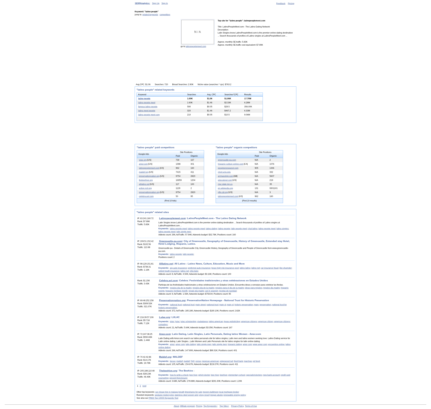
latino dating (211, 228)
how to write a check (179, 375)
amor (172, 344)
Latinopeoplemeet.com (172, 218)
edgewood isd (226, 361)
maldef (179, 361)
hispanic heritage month (176, 291)
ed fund (256, 361)
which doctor (204, 375)
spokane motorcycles (164, 395)
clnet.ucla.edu (224, 172)
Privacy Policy (237, 406)
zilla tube (194, 271)
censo (198, 361)
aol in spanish (211, 291)
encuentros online (276, 344)
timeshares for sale (193, 392)
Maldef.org (165, 356)
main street (200, 305)
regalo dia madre (196, 291)
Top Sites (224, 406)
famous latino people (147, 106)
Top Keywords (209, 406)
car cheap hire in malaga (166, 392)
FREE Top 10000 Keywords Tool (163, 398)
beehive (223, 375)
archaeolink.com (225, 176)
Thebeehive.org (168, 370)
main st (222, 305)
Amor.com (165, 334)
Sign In (164, 3)
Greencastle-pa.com (170, 241)
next (144, 386)
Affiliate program (187, 406)
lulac (172, 321)
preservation (265, 305)
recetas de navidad (228, 291)
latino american (216, 321)
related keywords (150, 14)
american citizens (249, 321)
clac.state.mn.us (225, 184)
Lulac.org (164, 317)
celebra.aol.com (146, 196)
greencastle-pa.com (227, 160)
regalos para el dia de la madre (229, 288)
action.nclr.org (145, 188)
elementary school (236, 375)
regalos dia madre (271, 288)
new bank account (271, 375)
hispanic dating (235, 344)
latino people (144, 98)
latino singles (282, 228)
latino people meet (146, 102)
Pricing (291, 3)
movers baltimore (211, 392)
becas (172, 361)
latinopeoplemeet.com (196, 46)
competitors (165, 14)
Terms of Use (251, 406)
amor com (180, 344)
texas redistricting (232, 321)
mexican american (210, 361)
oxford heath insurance (168, 271)
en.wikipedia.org (225, 188)
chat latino (252, 228)
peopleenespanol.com (228, 168)
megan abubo (216, 395)
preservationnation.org (149, 176)
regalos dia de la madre (181, 288)
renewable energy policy (234, 395)
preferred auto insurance (199, 268)
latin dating (191, 344)
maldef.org (144, 172)
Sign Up (155, 3)
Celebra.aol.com (168, 280)
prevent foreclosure (178, 378)
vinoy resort (204, 395)
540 (192, 361)
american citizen (265, 321)
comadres (163, 324)
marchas (248, 361)
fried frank (238, 361)
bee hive (193, 375)
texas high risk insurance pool (225, 268)
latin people (188, 254)
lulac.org (143, 160)
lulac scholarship (188, 321)
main (256, 305)
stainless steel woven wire (186, 395)
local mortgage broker (229, 392)
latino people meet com (149, 115)
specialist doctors (254, 375)
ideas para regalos (253, 288)
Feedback (280, 3)
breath (181, 392)
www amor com (260, 344)
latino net (255, 268)
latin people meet (239, 228)
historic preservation (244, 305)
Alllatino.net (166, 263)
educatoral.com (225, 180)
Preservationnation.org (172, 300)
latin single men (183, 231)
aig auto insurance (178, 268)
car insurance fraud (269, 268)
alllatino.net (144, 184)
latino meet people (146, 111)
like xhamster (285, 268)
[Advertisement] (156, 40)
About (176, 406)
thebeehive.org (146, 180)
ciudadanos (202, 321)
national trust (176, 305)
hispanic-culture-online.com (230, 164)
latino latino (245, 268)
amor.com (143, 164)
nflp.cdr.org (223, 192)
